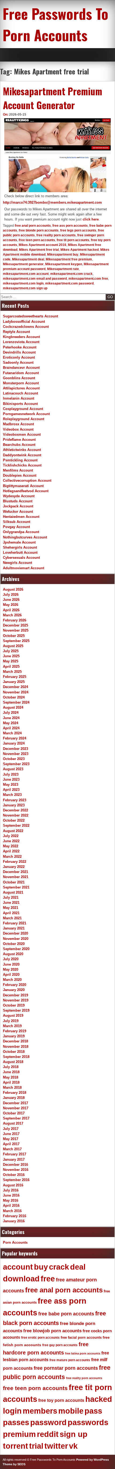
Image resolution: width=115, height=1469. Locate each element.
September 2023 (16, 764)
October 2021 (14, 882)
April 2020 (11, 975)
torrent (15, 1446)
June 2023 (11, 779)
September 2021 (16, 887)
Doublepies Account (19, 475)
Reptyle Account (16, 332)
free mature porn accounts (69, 1360)
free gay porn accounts (60, 1345)
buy (41, 1267)
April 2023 (11, 790)
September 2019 (16, 1010)
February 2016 (14, 1216)
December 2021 (15, 872)
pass (93, 1411)
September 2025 (16, 641)
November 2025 (15, 630)
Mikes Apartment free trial (39, 250)
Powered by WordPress (92, 1459)
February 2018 (14, 1093)
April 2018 (11, 1082)
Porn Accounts (15, 1242)
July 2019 (10, 1021)
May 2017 (10, 1139)
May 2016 (10, 1200)
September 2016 (16, 1180)
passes (16, 1422)
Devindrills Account (19, 352)
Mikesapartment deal (28, 259)
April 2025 (11, 667)
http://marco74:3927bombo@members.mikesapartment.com (52, 202)
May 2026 (10, 605)
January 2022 (14, 867)
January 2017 (14, 1159)
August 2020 (13, 954)
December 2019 (15, 995)
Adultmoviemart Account (23, 568)
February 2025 (14, 677)
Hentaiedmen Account (21, 517)
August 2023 (13, 769)
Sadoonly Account (18, 362)
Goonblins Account (19, 378)
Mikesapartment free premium (69, 259)
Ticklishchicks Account (22, 465)
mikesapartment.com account (26, 274)
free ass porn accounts (70, 225)
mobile (70, 1411)
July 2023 (10, 774)
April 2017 (11, 1144)
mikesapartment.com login (23, 283)
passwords (88, 1422)
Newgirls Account (17, 563)
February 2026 (14, 620)
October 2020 (14, 944)
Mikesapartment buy (62, 254)
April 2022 (11, 851)
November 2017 (15, 1108)
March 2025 (12, 672)
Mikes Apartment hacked (79, 250)
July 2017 (10, 1129)
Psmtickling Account (20, 460)
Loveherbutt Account (20, 553)
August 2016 (13, 1185)
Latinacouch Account (20, 393)
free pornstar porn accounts (66, 1368)
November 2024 (15, 692)
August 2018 (13, 1062)
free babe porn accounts (66, 1313)
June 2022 (11, 841)
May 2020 (10, 969)
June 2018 (11, 1072)
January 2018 (14, 1098)
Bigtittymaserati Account (23, 486)
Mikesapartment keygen (63, 264)
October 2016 (14, 1175)
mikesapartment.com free (88, 278)
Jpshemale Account (19, 542)
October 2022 (14, 820)
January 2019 (14, 1036)
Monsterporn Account (21, 383)
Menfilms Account (18, 470)
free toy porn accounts (61, 1400)
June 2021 (11, 903)
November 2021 (15, 877)
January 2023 (14, 805)
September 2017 (16, 1118)
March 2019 (12, 1026)
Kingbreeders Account (21, 337)
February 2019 (14, 1031)
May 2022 (10, 846)
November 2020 (15, 939)
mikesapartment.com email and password (35, 278)
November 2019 (15, 1000)
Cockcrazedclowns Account (26, 327)
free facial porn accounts (81, 1337)
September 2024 (16, 702)
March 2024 (12, 733)
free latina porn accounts (82, 1353)
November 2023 (15, 754)
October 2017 (14, 1113)
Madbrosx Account (18, 424)
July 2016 (10, 1190)
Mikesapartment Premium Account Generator (52, 98)
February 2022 (14, 862)
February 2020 (14, 985)
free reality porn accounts (56, 235)
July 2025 (10, 651)
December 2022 (15, 810)
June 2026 (11, 600)
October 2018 (14, 1052)
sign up (73, 1434)
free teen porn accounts (37, 240)
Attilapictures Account (21, 388)
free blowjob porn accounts (52, 1330)
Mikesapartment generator (23, 264)
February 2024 (14, 738)
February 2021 (14, 923)
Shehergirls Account (20, 547)
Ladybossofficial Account (24, 322)
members (40, 1411)
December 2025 (15, 625)
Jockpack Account (18, 506)
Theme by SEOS (14, 1464)
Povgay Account (16, 527)
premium (19, 1434)
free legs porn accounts (78, 230)
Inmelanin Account (18, 398)
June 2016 (11, 1195)
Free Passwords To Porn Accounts (55, 24)
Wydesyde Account (18, 496)
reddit (48, 1434)
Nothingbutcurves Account (25, 537)
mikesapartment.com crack (71, 274)
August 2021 (13, 892)
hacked (98, 1399)
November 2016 (15, 1170)
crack (59, 1267)
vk (73, 1446)
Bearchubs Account (19, 445)
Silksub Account (16, 522)
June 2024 (11, 718)
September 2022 (16, 825)
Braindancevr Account (21, 368)
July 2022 (10, 836)
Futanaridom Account (21, 373)
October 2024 (14, 697)
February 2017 (14, 1154)
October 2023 (14, 759)
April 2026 (11, 610)
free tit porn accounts (73, 240)
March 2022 (12, 857)
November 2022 (15, 815)
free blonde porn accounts (39, 230)
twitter (56, 1446)
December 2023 (15, 749)
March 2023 (12, 795)
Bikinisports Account (20, 404)
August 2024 (13, 707)
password (48, 1422)
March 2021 (12, 918)
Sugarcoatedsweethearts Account (30, 316)
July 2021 (10, 897)
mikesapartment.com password (69, 283)
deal (78, 1267)
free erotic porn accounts (40, 1337)
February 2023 (14, 800)
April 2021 (11, 913)
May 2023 (10, 785)
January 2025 (14, 682)
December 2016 (15, 1165)
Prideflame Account (19, 440)
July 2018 (10, 1067)
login (12, 1411)
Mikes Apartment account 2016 (42, 245)
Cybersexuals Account (21, 558)
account (18, 1267)
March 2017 (12, 1149)
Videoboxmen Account (22, 434)
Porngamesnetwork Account (26, 414)
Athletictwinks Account (22, 450)
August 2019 (13, 1016)
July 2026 (10, 595)
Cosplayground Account (23, 409)
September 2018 (16, 1057)
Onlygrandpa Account (21, 532)
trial (36, 1446)
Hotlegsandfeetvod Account (25, 491)
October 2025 (14, 636)
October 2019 (14, 1005)
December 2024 (15, 687)
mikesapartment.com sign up (25, 288)
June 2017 (11, 1134)
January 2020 (14, 990)
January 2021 (14, 928)
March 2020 (12, 980)
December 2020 (15, 933)
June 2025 (11, 656)
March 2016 (12, 1211)
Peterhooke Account (19, 347)
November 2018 (15, 1047)
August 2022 (13, 831)
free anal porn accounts (33, 225)
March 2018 (12, 1087)
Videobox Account (18, 429)
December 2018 (15, 1041)
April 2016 (11, 1206)
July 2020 (10, 959)
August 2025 (13, 646)
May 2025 (10, 661)
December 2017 (15, 1103)
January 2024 (14, 743)
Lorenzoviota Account (21, 342)
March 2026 (12, 615)
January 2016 (14, 1221)
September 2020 (16, 949)
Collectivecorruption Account (27, 481)
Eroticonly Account (19, 357)
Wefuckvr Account (18, 512)
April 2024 (11, 728)
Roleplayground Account (23, 419)
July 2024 (10, 713)
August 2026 (13, 589)
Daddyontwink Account (22, 455)
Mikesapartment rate (63, 269)
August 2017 (13, 1123)
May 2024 (10, 723)
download (21, 1278)
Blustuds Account (17, 501)
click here (91, 219)
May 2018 (10, 1077)
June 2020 (11, 964)
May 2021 (10, 908)
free (48, 1278)
